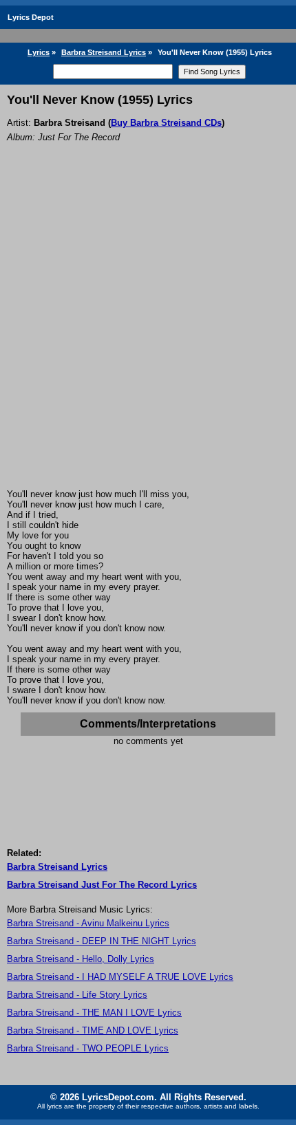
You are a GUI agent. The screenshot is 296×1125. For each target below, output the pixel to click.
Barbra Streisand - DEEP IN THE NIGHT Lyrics (101, 941)
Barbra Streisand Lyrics (103, 52)
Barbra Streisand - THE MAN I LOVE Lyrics (94, 1012)
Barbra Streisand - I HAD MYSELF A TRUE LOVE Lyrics (120, 977)
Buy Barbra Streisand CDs (166, 123)
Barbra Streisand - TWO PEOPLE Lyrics (88, 1048)
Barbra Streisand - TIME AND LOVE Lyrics (92, 1030)
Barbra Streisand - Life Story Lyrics (77, 995)
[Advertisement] (148, 334)
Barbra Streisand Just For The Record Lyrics (102, 885)
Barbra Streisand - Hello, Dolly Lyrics (80, 959)
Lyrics (39, 52)
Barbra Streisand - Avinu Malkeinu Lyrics (88, 923)
